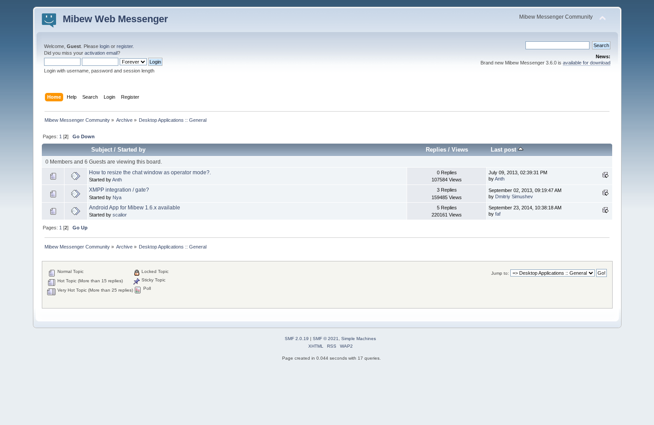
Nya (117, 197)
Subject (101, 149)
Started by (131, 149)
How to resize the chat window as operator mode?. (150, 172)
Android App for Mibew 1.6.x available (134, 207)
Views (460, 149)
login (104, 46)
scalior (120, 214)
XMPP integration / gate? (119, 190)
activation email (101, 53)
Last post (504, 149)
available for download (586, 62)
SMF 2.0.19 (297, 338)
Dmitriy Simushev (514, 196)
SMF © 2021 (326, 338)
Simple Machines (358, 338)
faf (498, 214)
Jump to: (500, 273)
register (125, 46)
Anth (117, 179)
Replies (436, 149)
